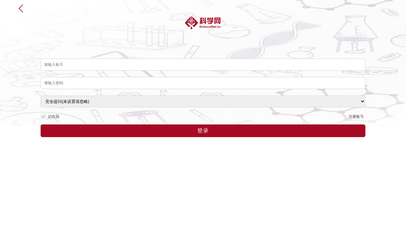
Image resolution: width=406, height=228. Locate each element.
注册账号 (356, 116)
